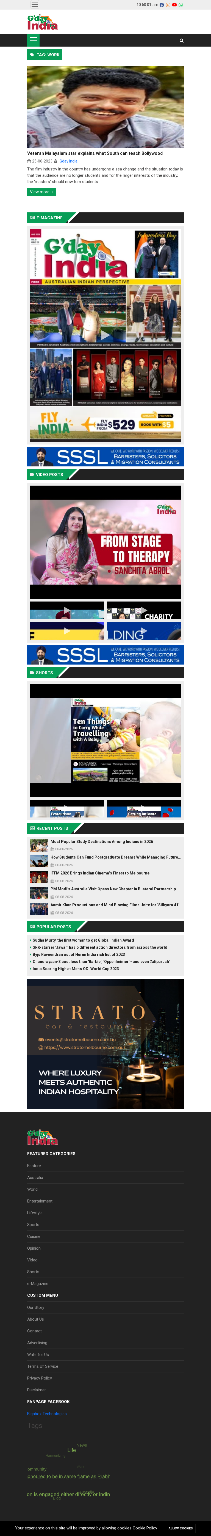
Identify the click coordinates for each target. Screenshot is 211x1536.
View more (39, 191)
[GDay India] (42, 22)
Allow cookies (181, 1528)
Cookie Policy (145, 1528)
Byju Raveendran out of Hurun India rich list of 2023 (79, 954)
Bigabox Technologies (47, 1413)
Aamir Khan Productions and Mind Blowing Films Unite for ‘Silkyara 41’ (115, 905)
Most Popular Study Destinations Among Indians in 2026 (102, 841)
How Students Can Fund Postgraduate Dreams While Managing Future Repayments (116, 857)
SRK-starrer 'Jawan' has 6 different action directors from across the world (100, 947)
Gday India (68, 161)
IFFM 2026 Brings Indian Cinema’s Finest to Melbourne (100, 873)
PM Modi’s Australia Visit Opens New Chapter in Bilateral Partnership (113, 889)
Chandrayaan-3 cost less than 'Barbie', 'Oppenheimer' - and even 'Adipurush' (101, 961)
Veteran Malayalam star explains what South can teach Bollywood (95, 153)
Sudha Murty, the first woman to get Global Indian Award (83, 940)
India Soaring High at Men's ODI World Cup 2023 (76, 969)
